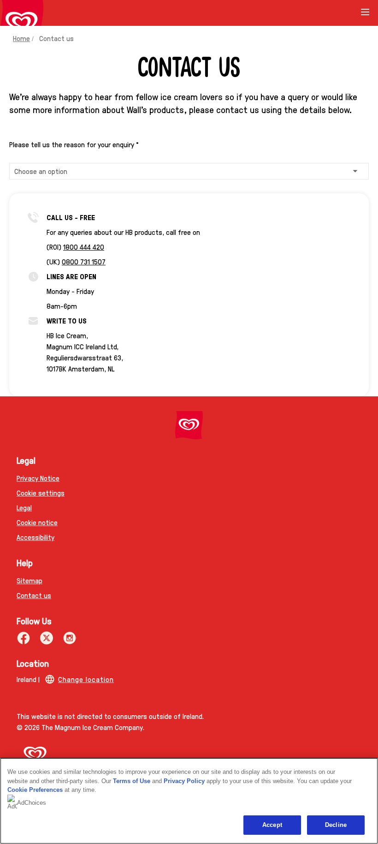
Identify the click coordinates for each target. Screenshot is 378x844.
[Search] (342, 13)
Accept (272, 824)
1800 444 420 (83, 246)
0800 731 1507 (84, 261)
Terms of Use (131, 781)
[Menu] (365, 15)
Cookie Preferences (35, 789)
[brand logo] (189, 425)
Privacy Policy (184, 781)
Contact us (34, 595)
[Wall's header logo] (21, 22)
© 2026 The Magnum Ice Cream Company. (80, 727)
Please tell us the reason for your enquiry (74, 144)
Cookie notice (37, 522)
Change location (86, 679)
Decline (336, 824)
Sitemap (29, 580)
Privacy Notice (38, 478)
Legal (24, 507)
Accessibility (35, 537)
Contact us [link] (56, 38)
